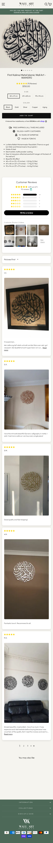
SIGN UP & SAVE (26, 814)
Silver (25, 107)
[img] (9, 269)
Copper (35, 107)
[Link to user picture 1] (26, 308)
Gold (16, 107)
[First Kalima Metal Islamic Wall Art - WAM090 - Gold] (8, 791)
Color (26, 103)
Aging (45, 107)
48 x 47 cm (14, 96)
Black (8, 107)
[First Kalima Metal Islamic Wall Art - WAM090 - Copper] (14, 791)
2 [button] (23, 746)
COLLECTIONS (26, 808)
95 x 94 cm (39, 96)
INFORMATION (26, 802)
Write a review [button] (26, 213)
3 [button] (27, 746)
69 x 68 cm (26, 96)
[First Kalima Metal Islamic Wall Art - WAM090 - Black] (6, 791)
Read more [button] (8, 734)
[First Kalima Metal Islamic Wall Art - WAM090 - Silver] (11, 791)
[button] (21, 83)
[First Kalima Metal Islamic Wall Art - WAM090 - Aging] (17, 791)
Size (26, 92)
